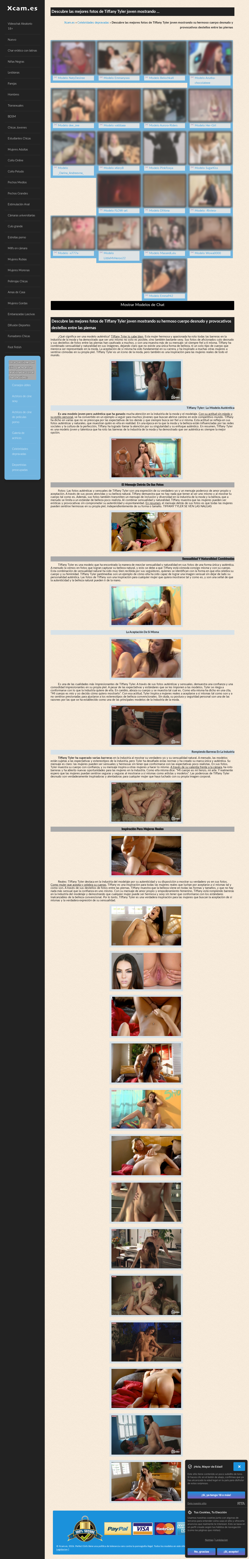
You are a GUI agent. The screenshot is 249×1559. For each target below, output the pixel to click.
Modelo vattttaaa (114, 125)
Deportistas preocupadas (20, 467)
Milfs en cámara (17, 248)
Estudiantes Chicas (19, 138)
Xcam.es (69, 22)
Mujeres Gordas (17, 303)
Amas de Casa (16, 292)
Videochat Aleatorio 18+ (20, 26)
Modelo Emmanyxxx (117, 78)
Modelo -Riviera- (206, 210)
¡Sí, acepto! (231, 1551)
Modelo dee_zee (68, 125)
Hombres (13, 94)
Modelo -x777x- (68, 253)
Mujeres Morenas (19, 270)
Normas (209, 1539)
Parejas (12, 83)
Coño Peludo (16, 171)
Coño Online (15, 160)
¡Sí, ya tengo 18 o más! (216, 1495)
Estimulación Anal (19, 204)
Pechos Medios (17, 182)
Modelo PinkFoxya (161, 168)
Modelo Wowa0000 (208, 253)
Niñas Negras (16, 61)
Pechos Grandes (18, 193)
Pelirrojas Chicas (18, 281)
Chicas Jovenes (17, 127)
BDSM (12, 116)
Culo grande (15, 226)
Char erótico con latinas (22, 50)
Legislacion (62, 1549)
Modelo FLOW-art (115, 210)
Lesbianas (13, 72)
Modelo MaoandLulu (162, 253)
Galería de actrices (18, 436)
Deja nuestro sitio (197, 1503)
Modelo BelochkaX (161, 78)
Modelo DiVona (159, 210)
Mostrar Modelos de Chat (142, 305)
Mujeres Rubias (17, 259)
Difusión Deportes (19, 325)
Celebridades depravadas (20, 452)
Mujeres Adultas (18, 149)
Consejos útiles (21, 385)
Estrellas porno (17, 237)
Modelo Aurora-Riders (163, 125)
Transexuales (15, 105)
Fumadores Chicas (19, 336)
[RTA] (241, 1503)
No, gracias (201, 1551)
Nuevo (12, 39)
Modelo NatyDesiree (71, 78)
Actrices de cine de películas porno (22, 417)
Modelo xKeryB (114, 168)
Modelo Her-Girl (205, 125)
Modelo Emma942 (161, 296)
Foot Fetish (14, 347)
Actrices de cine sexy (22, 399)
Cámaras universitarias (21, 215)
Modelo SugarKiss (206, 168)
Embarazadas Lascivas (21, 314)
